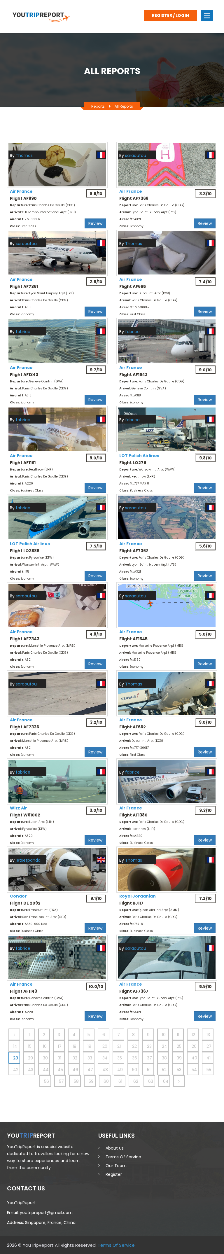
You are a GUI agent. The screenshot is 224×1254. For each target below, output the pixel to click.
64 (166, 1081)
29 (30, 1058)
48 (105, 1070)
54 (194, 1070)
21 (119, 1046)
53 (179, 1070)
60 (106, 1081)
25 (179, 1046)
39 (179, 1058)
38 (164, 1058)
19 (89, 1046)
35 (119, 1058)
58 (76, 1081)
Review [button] (95, 223)
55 (208, 1070)
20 (104, 1046)
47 (90, 1070)
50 (134, 1070)
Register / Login (170, 15)
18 (74, 1046)
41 (208, 1058)
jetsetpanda (28, 860)
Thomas (24, 155)
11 (178, 1035)
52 (164, 1070)
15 (30, 1046)
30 (45, 1058)
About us (115, 1148)
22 (134, 1046)
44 (46, 1070)
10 (164, 1035)
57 (61, 1081)
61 (120, 1081)
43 (30, 1070)
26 (194, 1046)
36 (134, 1058)
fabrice (23, 332)
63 (150, 1081)
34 (105, 1058)
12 (193, 1035)
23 (149, 1046)
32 (75, 1058)
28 (15, 1058)
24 (164, 1046)
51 (148, 1070)
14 (15, 1046)
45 (60, 1070)
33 (90, 1058)
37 (149, 1058)
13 (208, 1035)
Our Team (116, 1166)
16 (45, 1046)
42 (15, 1070)
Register (114, 1174)
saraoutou (135, 155)
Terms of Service (123, 1157)
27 (208, 1046)
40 (194, 1058)
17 (60, 1046)
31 (59, 1058)
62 (135, 1081)
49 (120, 1070)
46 (75, 1070)
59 (91, 1081)
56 (46, 1081)
